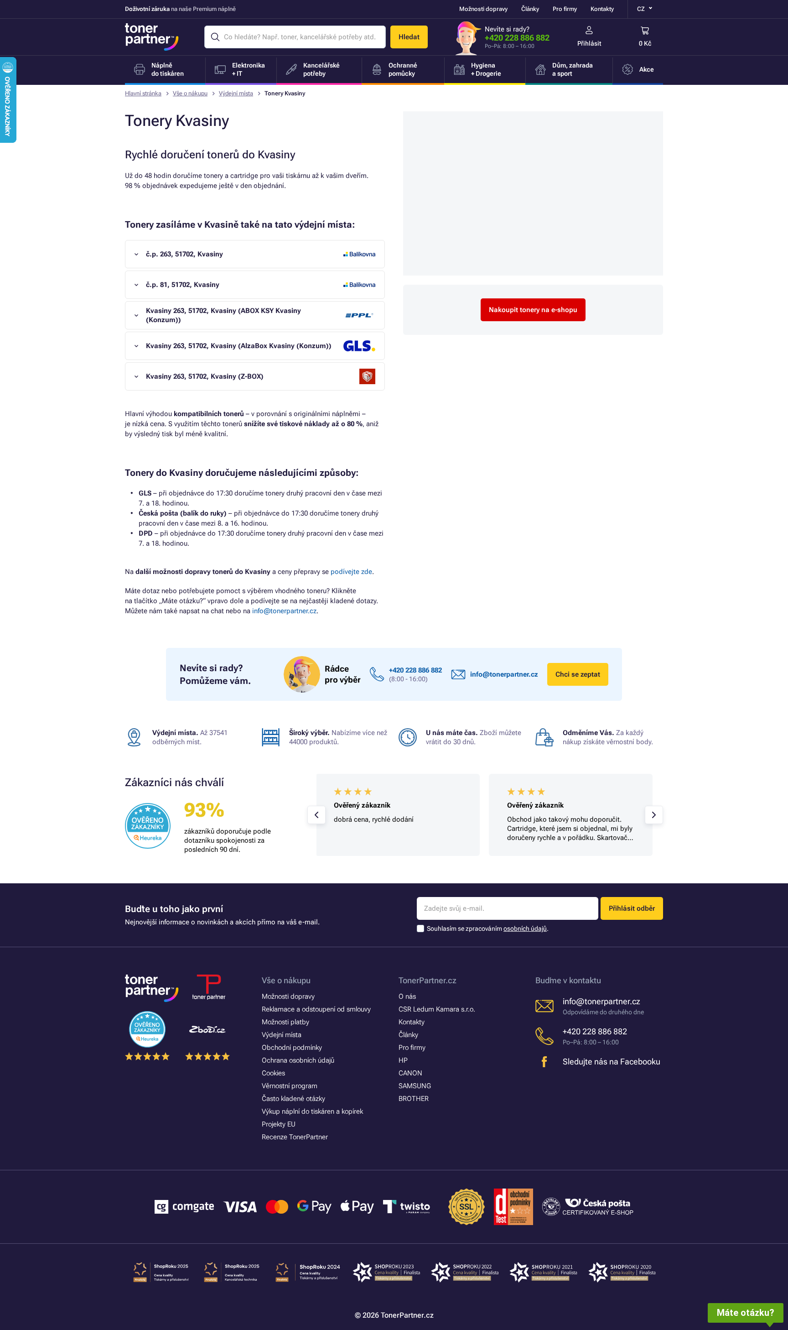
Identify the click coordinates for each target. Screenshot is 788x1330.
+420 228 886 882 (517, 37)
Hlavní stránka (143, 93)
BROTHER (414, 1099)
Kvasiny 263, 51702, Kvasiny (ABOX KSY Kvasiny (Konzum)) (223, 315)
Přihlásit (589, 43)
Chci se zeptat (577, 674)
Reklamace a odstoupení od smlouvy (316, 1009)
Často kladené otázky (293, 1099)
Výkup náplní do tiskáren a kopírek (312, 1111)
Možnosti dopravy (483, 8)
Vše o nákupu (190, 93)
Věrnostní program (289, 1086)
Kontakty (602, 8)
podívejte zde (351, 572)
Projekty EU (279, 1124)
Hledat (409, 37)
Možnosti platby (285, 1022)
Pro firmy (565, 8)
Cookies (273, 1073)
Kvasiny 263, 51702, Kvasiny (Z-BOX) (205, 376)
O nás (407, 996)
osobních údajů (525, 928)
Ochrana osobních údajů (298, 1060)
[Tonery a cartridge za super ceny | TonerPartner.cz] (152, 37)
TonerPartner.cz (427, 980)
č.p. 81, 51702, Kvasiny (182, 285)
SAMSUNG (415, 1086)
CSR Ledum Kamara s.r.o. (437, 1009)
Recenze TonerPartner (295, 1137)
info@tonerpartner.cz (284, 611)
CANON (410, 1073)
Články (530, 8)
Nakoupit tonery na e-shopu (533, 310)
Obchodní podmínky (292, 1047)
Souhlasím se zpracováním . (488, 928)
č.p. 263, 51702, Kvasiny (184, 254)
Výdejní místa (236, 93)
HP (403, 1060)
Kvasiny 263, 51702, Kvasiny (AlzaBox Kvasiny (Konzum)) (239, 346)
